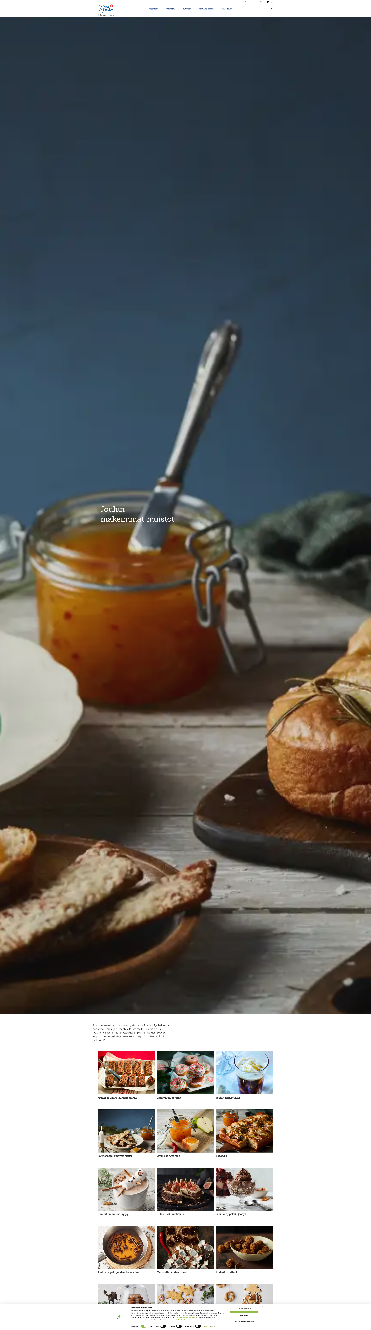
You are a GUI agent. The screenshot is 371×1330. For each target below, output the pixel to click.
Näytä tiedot (208, 1326)
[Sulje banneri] (262, 1306)
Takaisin (103, 15)
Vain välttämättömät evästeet (244, 1321)
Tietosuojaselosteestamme (185, 1317)
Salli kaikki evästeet (244, 1309)
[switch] (163, 1326)
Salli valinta (244, 1315)
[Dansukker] (106, 8)
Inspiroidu (113, 15)
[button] (153, 8)
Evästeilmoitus (181, 1320)
